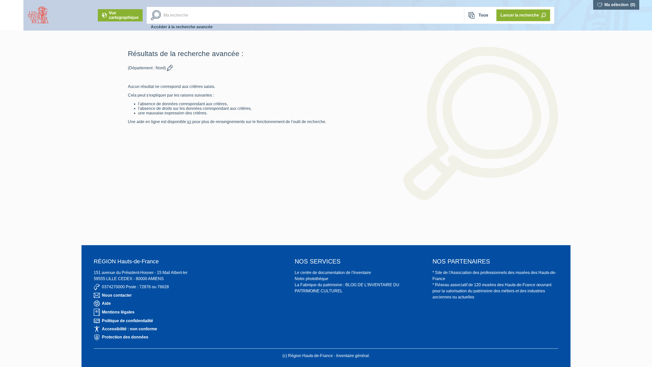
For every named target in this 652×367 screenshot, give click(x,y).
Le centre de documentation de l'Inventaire (333, 272)
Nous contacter (117, 295)
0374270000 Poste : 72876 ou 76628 (135, 287)
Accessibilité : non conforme (129, 329)
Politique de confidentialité (127, 321)
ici (189, 122)
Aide (106, 303)
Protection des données (125, 337)
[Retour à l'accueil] (11, 15)
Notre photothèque (311, 279)
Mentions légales (118, 312)
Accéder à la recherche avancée (182, 27)
